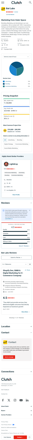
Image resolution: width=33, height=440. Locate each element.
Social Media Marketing (11, 148)
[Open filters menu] (30, 264)
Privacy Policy (4, 421)
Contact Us (4, 394)
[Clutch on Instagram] (15, 400)
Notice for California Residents (8, 427)
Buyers (3, 410)
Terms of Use (4, 430)
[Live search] (30, 2)
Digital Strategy (8, 144)
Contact (19, 437)
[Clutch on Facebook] (2, 400)
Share (28, 270)
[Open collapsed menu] (3, 2)
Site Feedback (5, 389)
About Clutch (5, 406)
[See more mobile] (26, 312)
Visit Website (7, 437)
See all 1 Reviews (24, 246)
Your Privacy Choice (6, 424)
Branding (7, 83)
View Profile (16, 195)
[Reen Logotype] (6, 164)
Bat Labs (10, 8)
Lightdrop (13, 164)
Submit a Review (15, 257)
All (5, 140)
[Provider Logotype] (3, 9)
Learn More (8, 218)
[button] (14, 264)
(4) (14, 168)
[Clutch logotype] (16, 2)
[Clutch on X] (8, 400)
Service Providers (6, 415)
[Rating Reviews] (9, 11)
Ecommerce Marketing (10, 86)
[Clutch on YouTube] (21, 400)
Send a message (9, 357)
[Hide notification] (29, 210)
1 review (15, 12)
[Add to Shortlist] (29, 437)
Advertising (8, 81)
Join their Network (10, 14)
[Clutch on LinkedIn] (27, 400)
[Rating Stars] (9, 168)
